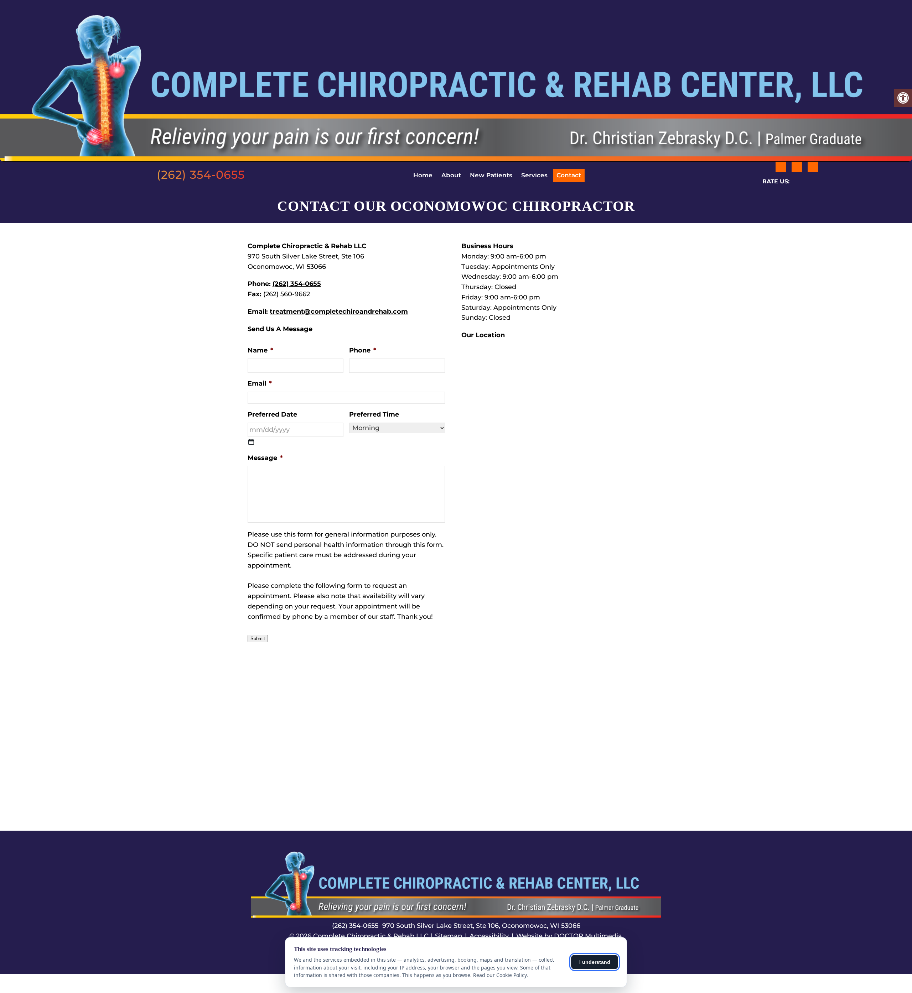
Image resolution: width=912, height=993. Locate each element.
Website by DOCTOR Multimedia (569, 936)
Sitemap (448, 936)
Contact (568, 175)
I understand (594, 962)
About (451, 175)
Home (422, 175)
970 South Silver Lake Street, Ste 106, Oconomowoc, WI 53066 (481, 926)
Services (534, 175)
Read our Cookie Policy (500, 975)
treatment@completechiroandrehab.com (339, 311)
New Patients (491, 175)
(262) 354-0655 (201, 175)
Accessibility (489, 936)
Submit (257, 638)
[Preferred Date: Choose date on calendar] (251, 441)
